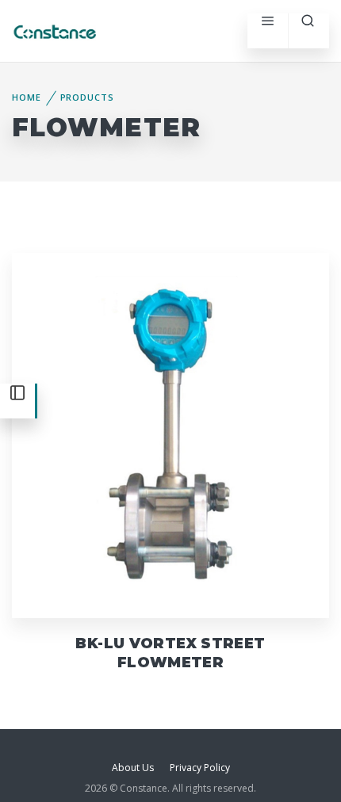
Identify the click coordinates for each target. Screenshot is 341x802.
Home (26, 97)
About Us (133, 767)
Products (87, 97)
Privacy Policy (200, 767)
